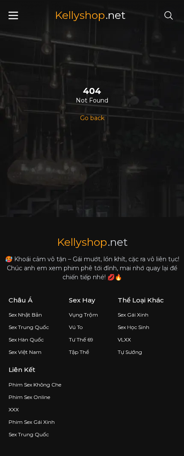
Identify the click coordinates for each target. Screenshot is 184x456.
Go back (92, 118)
